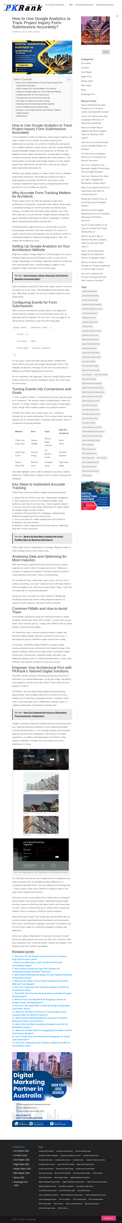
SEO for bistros (87, 475)
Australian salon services (90, 335)
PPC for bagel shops (88, 449)
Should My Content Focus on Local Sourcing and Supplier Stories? (94, 202)
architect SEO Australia (89, 291)
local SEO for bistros (88, 423)
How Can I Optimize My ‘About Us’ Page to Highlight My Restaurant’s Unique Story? (95, 179)
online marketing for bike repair (92, 436)
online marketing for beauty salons (93, 431)
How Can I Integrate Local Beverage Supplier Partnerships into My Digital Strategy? (95, 168)
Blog (28, 10)
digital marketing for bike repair (92, 396)
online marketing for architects (92, 427)
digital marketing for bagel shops (92, 388)
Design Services (34, 5)
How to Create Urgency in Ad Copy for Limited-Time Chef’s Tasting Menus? (94, 228)
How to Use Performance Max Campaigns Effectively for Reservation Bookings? (94, 119)
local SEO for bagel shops (90, 410)
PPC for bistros (102, 458)
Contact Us (109, 1218)
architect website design (90, 300)
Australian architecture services (92, 309)
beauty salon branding (89, 348)
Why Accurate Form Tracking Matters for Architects (36, 89)
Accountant (86, 63)
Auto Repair (86, 72)
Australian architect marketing (91, 304)
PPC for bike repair (88, 458)
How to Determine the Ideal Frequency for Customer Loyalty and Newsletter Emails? (95, 108)
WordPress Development (14, 10)
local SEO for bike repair (90, 418)
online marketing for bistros (91, 440)
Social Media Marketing (13, 5)
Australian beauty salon (89, 313)
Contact (36, 10)
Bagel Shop (86, 76)
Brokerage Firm (88, 94)
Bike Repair (86, 85)
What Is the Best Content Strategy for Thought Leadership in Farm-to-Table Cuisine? (95, 265)
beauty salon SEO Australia (91, 353)
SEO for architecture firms (90, 462)
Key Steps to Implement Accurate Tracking (33, 101)
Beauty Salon (87, 81)
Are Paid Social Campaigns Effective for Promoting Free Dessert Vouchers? (93, 157)
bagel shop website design (90, 344)
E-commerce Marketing (55, 5)
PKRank (17, 32)
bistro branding (87, 375)
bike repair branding (88, 361)
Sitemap (32, 1219)
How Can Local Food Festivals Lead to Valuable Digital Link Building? (94, 145)
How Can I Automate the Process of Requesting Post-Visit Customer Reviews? (94, 277)
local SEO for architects (89, 405)
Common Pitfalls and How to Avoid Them (32, 107)
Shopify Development (105, 5)
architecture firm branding (90, 296)
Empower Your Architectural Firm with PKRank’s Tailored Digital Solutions (38, 111)
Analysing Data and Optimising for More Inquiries (35, 104)
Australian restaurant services (91, 331)
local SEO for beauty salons (91, 414)
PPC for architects (88, 445)
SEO (71, 5)
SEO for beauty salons (89, 467)
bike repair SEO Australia (90, 366)
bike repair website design (90, 370)
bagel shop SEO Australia (90, 339)
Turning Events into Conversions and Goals (33, 98)
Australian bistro (87, 326)
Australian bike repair (89, 318)
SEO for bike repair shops (90, 471)
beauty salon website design (91, 357)
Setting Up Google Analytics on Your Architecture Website (38, 92)
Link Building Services (84, 5)
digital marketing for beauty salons (93, 392)
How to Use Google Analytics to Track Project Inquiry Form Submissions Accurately (39, 84)
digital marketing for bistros (90, 401)
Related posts (21, 116)
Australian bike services (89, 322)
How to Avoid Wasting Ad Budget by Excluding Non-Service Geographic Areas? (93, 254)
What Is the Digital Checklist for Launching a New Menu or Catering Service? (95, 191)
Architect (36, 32)
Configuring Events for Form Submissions (32, 95)
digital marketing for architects (91, 383)
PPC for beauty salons (89, 453)
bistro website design (89, 379)
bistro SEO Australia (100, 375)
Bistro (83, 90)
